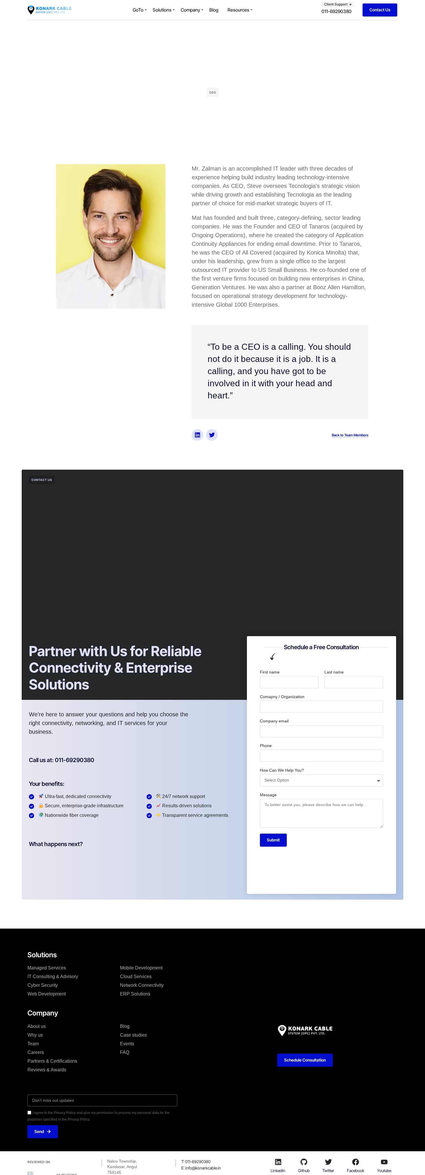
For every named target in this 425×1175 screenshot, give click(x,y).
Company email (274, 721)
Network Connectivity (142, 985)
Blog (213, 10)
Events (127, 1043)
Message (268, 795)
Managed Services (46, 967)
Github (304, 1170)
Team (33, 1043)
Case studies (133, 1035)
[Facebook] (355, 1161)
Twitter (328, 1170)
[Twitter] (212, 435)
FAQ (124, 1052)
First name (270, 672)
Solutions (162, 10)
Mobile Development (141, 967)
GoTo (138, 10)
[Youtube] (384, 1161)
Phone (266, 745)
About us (36, 1026)
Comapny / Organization (282, 696)
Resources (238, 10)
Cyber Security (42, 985)
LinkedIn (278, 1170)
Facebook (355, 1170)
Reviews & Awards (46, 1069)
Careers (35, 1052)
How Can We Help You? (282, 770)
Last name (334, 672)
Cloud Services (135, 976)
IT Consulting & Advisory (52, 976)
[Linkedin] (197, 435)
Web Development (46, 993)
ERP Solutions (135, 993)
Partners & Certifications (52, 1061)
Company (190, 10)
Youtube (384, 1170)
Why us (35, 1035)
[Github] (303, 1161)
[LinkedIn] (278, 1161)
